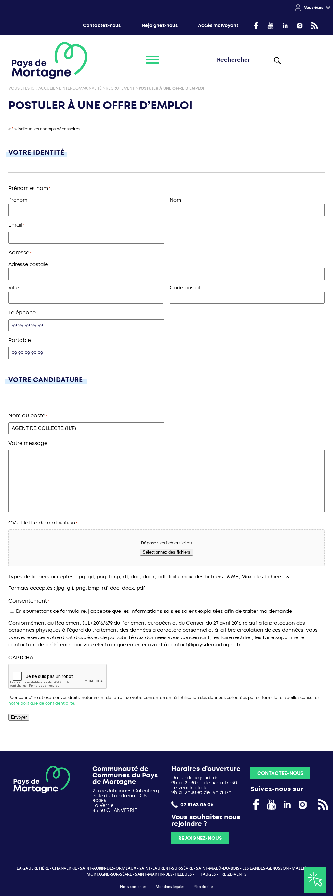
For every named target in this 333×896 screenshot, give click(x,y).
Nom (175, 200)
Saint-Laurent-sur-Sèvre (166, 868)
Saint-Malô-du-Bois (217, 868)
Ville (13, 287)
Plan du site (203, 886)
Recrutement (120, 88)
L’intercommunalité (80, 88)
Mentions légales (169, 886)
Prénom (17, 200)
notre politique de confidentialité (41, 703)
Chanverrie (64, 868)
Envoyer (19, 717)
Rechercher (277, 60)
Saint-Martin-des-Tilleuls (163, 874)
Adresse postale (28, 264)
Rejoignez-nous (160, 25)
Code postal (185, 287)
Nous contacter (133, 886)
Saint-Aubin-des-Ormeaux (108, 868)
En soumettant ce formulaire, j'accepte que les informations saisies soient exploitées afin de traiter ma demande (154, 611)
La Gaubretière (33, 868)
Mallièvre (303, 868)
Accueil (46, 88)
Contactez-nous (102, 25)
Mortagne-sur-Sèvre (109, 874)
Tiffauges (205, 874)
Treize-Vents (232, 874)
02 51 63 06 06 (196, 804)
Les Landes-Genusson (265, 868)
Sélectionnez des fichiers (166, 552)
